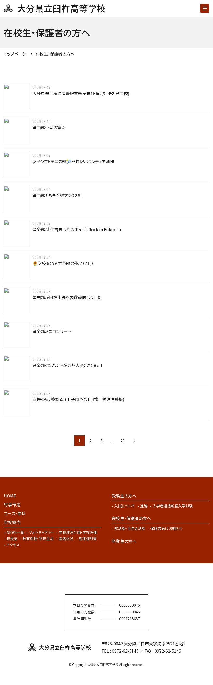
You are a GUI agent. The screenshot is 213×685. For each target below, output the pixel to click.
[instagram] (114, 579)
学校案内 (12, 522)
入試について (124, 505)
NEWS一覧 (15, 532)
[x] (99, 579)
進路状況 (66, 538)
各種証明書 (87, 538)
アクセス (13, 544)
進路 (144, 505)
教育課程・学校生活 (38, 538)
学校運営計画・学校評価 (78, 532)
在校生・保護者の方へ (131, 518)
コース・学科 (15, 513)
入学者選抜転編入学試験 (173, 505)
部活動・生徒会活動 (129, 528)
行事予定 (12, 504)
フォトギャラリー (41, 532)
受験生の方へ (124, 496)
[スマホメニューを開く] (204, 8)
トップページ (15, 54)
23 (122, 441)
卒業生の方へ (124, 541)
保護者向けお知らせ (166, 528)
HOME (10, 496)
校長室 (11, 538)
